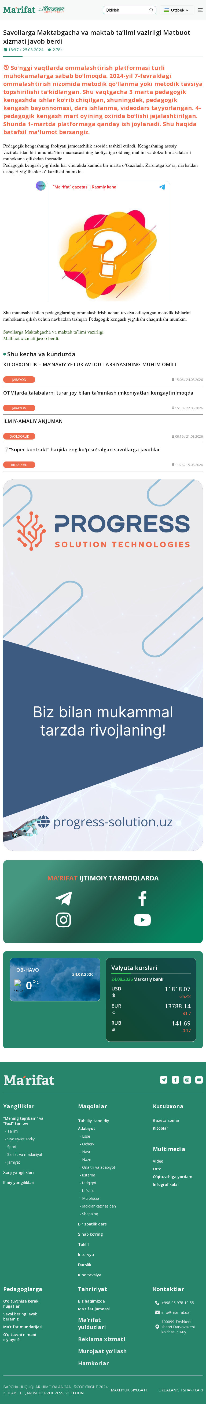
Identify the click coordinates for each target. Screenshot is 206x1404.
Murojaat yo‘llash (102, 1351)
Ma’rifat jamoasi (94, 1308)
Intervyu (86, 1254)
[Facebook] (175, 1080)
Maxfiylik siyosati (128, 1389)
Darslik (84, 1264)
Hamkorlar (93, 1363)
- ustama (87, 1175)
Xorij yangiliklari (18, 1172)
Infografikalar (166, 1184)
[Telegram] (163, 1080)
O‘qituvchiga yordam (172, 1176)
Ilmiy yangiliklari (18, 1182)
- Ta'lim (11, 1131)
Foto (157, 1168)
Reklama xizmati (101, 1339)
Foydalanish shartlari (179, 1389)
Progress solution (64, 1392)
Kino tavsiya (89, 1274)
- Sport (11, 1146)
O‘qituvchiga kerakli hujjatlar (22, 1304)
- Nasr (85, 1151)
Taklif (83, 1244)
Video (158, 1161)
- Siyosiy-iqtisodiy (20, 1138)
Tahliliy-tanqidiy (93, 1120)
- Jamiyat (12, 1162)
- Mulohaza (89, 1198)
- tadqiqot (88, 1182)
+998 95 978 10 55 (177, 1302)
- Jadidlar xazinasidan (98, 1206)
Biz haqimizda (91, 1301)
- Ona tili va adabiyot (97, 1167)
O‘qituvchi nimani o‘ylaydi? (19, 1337)
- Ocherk (87, 1143)
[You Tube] (199, 1080)
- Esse (85, 1136)
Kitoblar (160, 1128)
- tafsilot (87, 1190)
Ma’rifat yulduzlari (92, 1323)
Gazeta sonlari (167, 1120)
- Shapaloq (89, 1213)
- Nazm (86, 1159)
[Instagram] (187, 1080)
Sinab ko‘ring (90, 1234)
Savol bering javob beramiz (20, 1316)
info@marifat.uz (175, 1312)
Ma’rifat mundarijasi (22, 1326)
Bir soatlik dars (92, 1224)
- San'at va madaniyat (23, 1154)
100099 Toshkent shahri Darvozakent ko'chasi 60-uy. (178, 1326)
